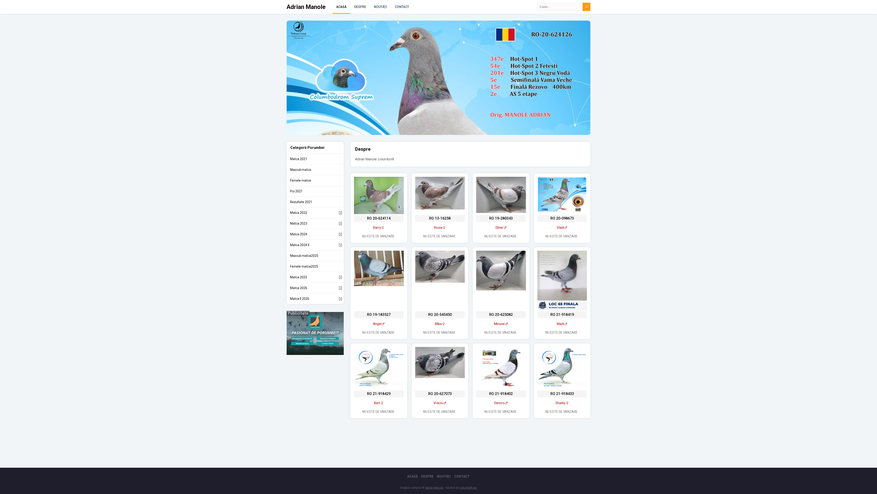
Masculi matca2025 (304, 256)
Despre (360, 7)
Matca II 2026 (299, 299)
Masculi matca (300, 170)
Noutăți (380, 7)
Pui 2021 (296, 191)
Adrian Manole (306, 6)
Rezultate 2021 (301, 202)
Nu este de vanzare (378, 236)
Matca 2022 (298, 213)
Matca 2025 (298, 277)
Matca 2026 (298, 288)
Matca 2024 (298, 234)
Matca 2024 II (299, 245)
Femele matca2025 (304, 266)
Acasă (341, 7)
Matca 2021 (298, 159)
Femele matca (300, 180)
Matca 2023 (298, 223)
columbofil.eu (468, 487)
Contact (402, 7)
